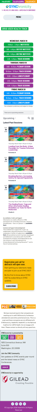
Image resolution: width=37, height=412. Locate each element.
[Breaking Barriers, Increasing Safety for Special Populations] (21, 164)
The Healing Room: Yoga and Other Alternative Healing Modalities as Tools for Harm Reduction (19, 207)
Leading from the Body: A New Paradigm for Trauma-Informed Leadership (21, 148)
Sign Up (5, 367)
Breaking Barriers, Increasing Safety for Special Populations (20, 177)
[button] (18, 306)
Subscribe (11, 286)
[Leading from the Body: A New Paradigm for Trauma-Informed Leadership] (21, 134)
